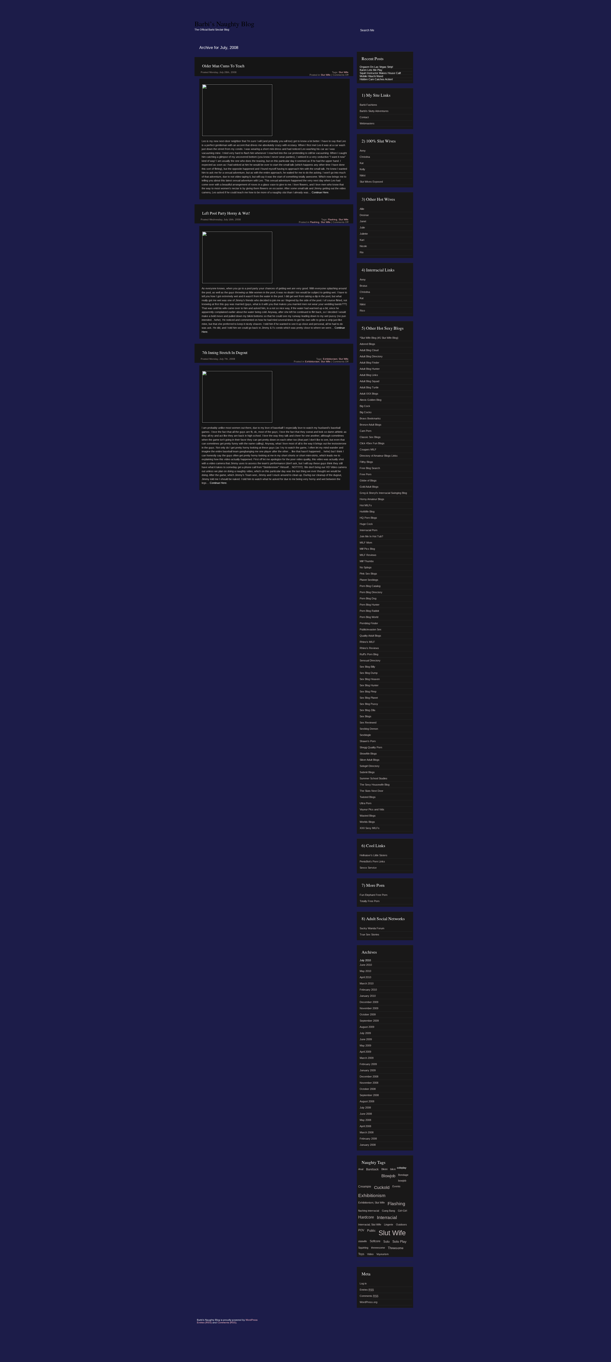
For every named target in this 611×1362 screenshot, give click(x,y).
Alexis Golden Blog (370, 399)
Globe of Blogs (368, 480)
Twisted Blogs (368, 797)
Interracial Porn (368, 530)
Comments (369, 1295)
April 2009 (365, 1051)
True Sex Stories (369, 934)
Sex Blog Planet (369, 697)
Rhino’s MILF (367, 641)
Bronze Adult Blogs (370, 424)
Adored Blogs (367, 344)
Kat (361, 163)
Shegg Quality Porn (371, 747)
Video (370, 1254)
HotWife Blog (367, 511)
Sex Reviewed (368, 722)
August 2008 (367, 1101)
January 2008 (368, 1144)
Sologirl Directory (369, 766)
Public (371, 1230)
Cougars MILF (368, 449)
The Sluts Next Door (371, 790)
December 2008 (369, 1076)
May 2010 (365, 971)
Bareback (372, 1169)
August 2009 (367, 1026)
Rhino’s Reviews (369, 648)
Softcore (375, 1241)
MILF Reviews (368, 555)
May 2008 (365, 1120)
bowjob (402, 1180)
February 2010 (368, 989)
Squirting (363, 1247)
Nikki (362, 175)
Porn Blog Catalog (370, 586)
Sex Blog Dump (369, 672)
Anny (363, 150)
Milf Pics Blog (367, 548)
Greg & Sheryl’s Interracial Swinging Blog (383, 492)
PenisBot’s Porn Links (372, 861)
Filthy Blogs (366, 461)
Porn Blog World (369, 617)
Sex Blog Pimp (368, 691)
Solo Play (399, 1241)
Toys (361, 1254)
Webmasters (367, 123)
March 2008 (367, 1132)
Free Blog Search (370, 468)
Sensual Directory (370, 660)
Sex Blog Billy (367, 666)
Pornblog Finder (369, 623)
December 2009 (369, 1002)
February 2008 (368, 1138)
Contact (364, 117)
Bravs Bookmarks (370, 418)
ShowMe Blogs (368, 753)
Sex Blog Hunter (369, 685)
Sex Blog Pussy (369, 703)
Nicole (363, 246)
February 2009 (368, 1064)
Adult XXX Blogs (369, 393)
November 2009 (369, 1008)
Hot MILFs (366, 505)
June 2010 (366, 964)
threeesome (378, 1247)
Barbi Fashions (368, 104)
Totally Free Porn (369, 901)
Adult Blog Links (369, 375)
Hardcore (366, 1217)
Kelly (362, 169)
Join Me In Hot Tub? (371, 536)
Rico (362, 310)
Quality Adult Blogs (370, 635)
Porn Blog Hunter (369, 604)
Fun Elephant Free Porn (373, 894)
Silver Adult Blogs (369, 759)
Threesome (395, 1248)
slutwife (362, 1241)
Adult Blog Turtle (369, 387)
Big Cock (365, 406)
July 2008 (365, 1107)
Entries (367, 1289)
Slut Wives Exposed (371, 181)
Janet (363, 221)
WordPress (252, 1320)
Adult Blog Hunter (370, 368)
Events (396, 1186)
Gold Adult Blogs (369, 486)
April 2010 (365, 977)
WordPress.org (368, 1302)
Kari (362, 239)
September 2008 (369, 1095)
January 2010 (368, 995)
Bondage (403, 1174)
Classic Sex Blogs (370, 437)
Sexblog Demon (369, 728)
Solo (386, 1241)
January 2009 (368, 1070)
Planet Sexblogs (369, 579)
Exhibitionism (312, 361)
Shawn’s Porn (368, 741)
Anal (360, 1169)
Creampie (364, 1186)
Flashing (332, 219)
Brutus (363, 285)
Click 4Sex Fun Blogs (372, 443)
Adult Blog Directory (371, 356)
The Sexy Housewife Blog (375, 784)
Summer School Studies (373, 778)
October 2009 (368, 1014)
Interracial (387, 1217)
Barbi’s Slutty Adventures (374, 111)
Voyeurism (382, 1254)
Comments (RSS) (226, 1322)
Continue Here (320, 192)
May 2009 (365, 1045)
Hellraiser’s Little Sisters (373, 855)
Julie (362, 227)
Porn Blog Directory (371, 592)
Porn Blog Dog (368, 598)
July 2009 (365, 1033)
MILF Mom (366, 542)
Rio (361, 252)
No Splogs (366, 567)
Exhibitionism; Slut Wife (335, 359)
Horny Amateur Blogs (372, 499)
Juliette (364, 233)
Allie (362, 208)
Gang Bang (388, 1210)
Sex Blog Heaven (370, 679)
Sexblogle (365, 735)
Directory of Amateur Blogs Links (379, 455)
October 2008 (368, 1088)
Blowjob (388, 1175)
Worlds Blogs (367, 821)
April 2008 (365, 1126)
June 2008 (366, 1113)
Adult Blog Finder (369, 362)
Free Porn (365, 474)
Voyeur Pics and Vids (372, 809)
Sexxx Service (368, 867)
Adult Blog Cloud (369, 350)
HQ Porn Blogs (368, 517)
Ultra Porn (365, 803)
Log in (363, 1283)
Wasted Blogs (368, 815)
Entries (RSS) (204, 1322)
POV (361, 1230)
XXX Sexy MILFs (369, 828)
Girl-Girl (402, 1210)
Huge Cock (366, 524)
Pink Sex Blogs (368, 573)
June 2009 (366, 1039)
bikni (392, 1169)
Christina (365, 156)
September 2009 (369, 1020)
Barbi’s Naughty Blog (224, 23)
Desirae (364, 215)
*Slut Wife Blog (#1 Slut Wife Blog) (379, 337)
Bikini (384, 1169)
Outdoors (401, 1224)
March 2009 (367, 1057)
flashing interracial (368, 1210)
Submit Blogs (367, 772)
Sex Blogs (365, 716)
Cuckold (382, 1187)
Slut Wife (343, 72)
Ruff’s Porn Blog (369, 654)
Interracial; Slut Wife (369, 1224)
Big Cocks (366, 412)
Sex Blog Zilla (367, 710)
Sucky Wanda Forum (372, 928)
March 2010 (367, 983)
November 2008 (369, 1082)
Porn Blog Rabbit (369, 610)
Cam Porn (365, 430)
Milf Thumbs (367, 561)
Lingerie (388, 1224)
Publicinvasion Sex (370, 629)
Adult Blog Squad (369, 381)
